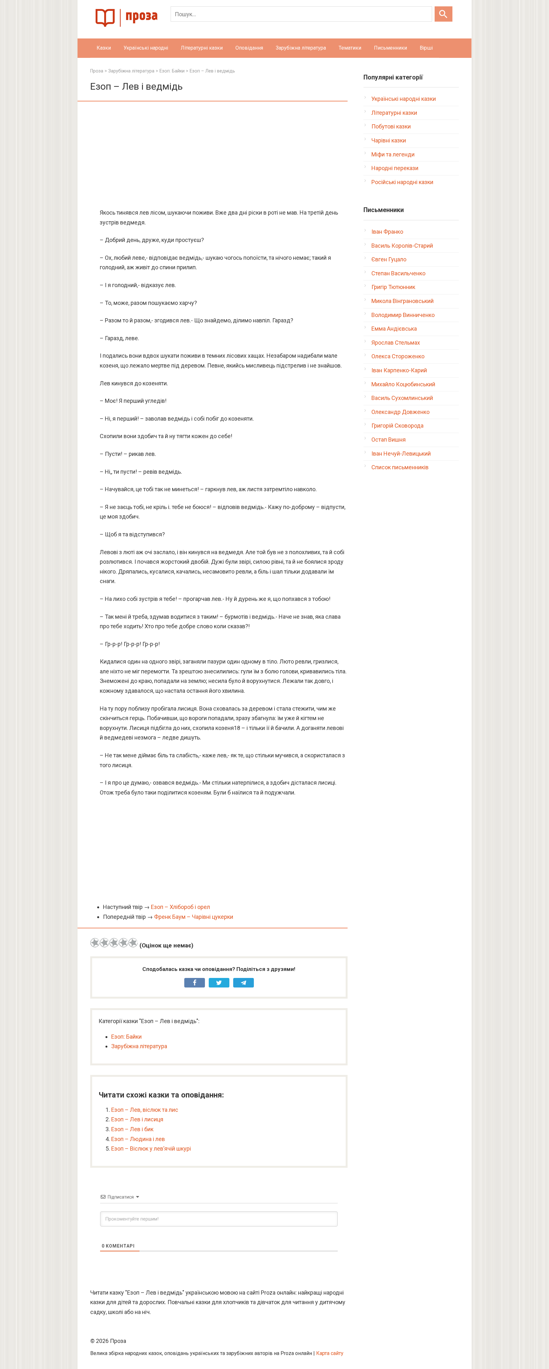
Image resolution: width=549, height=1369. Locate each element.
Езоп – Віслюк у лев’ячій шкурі (151, 1148)
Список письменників (400, 467)
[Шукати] (443, 14)
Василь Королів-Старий (402, 245)
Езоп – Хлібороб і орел (180, 907)
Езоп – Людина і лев (138, 1139)
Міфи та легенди (393, 154)
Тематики (350, 48)
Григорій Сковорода (397, 425)
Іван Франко (387, 231)
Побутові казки (391, 126)
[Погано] (104, 942)
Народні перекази (394, 168)
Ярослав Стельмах (395, 342)
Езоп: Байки (126, 1036)
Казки (104, 48)
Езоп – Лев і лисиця (137, 1119)
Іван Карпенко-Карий (399, 370)
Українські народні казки (403, 98)
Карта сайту (329, 1353)
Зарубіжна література (301, 48)
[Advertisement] (219, 155)
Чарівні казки (388, 140)
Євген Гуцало (388, 259)
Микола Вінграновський (402, 301)
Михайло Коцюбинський (403, 384)
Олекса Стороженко (397, 356)
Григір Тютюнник (393, 287)
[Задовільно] (114, 942)
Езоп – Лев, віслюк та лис (144, 1109)
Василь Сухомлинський (402, 398)
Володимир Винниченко (403, 315)
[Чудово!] (133, 942)
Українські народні (146, 48)
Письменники (390, 48)
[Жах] (95, 942)
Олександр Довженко (400, 412)
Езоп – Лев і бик (132, 1129)
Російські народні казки (402, 182)
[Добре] (123, 942)
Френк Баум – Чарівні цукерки (193, 916)
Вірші (426, 48)
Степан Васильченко (398, 273)
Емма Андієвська (394, 328)
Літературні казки (202, 48)
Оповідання (249, 48)
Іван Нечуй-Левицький (401, 453)
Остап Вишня (388, 439)
